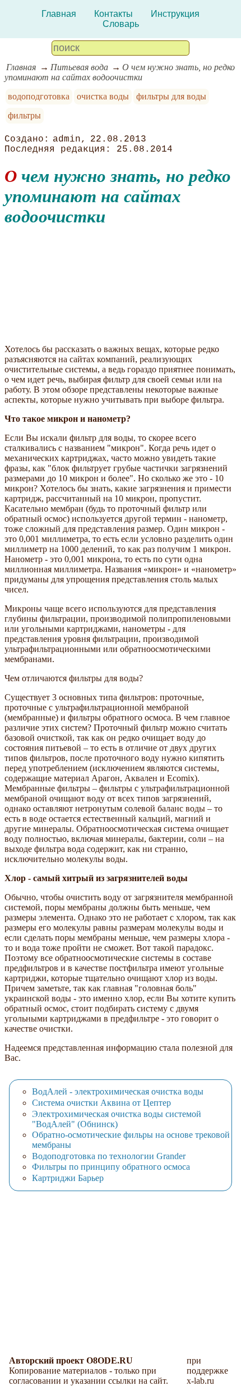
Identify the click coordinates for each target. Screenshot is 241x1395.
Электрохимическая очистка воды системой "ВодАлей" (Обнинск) (116, 1119)
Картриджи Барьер (68, 1178)
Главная (58, 14)
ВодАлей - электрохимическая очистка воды (117, 1091)
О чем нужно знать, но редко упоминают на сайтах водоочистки (119, 72)
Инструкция (175, 14)
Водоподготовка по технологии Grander (109, 1156)
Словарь (121, 24)
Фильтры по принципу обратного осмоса (111, 1166)
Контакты (113, 14)
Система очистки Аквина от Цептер (101, 1102)
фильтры (24, 115)
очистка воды (103, 96)
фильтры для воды (171, 96)
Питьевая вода (79, 67)
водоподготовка (38, 96)
